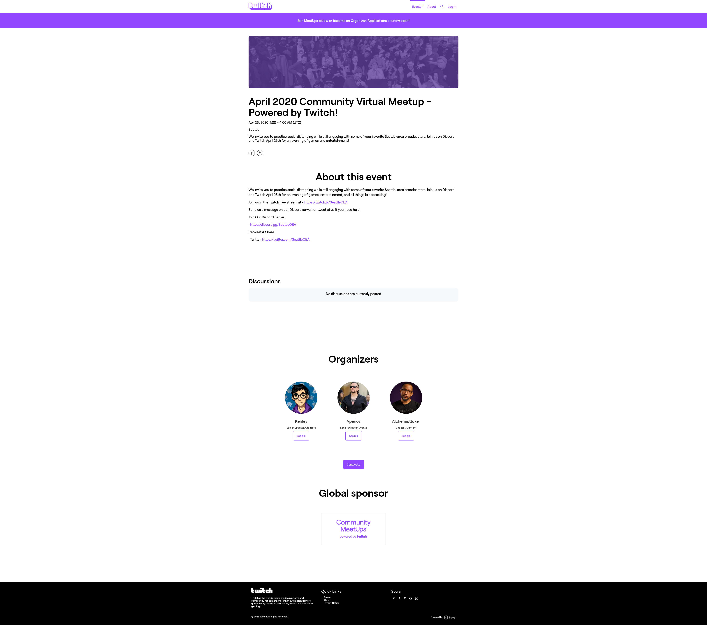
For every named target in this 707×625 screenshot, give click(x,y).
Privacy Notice (331, 602)
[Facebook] (399, 598)
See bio (301, 435)
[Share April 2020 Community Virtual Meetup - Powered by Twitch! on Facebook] (252, 153)
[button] (353, 464)
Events (416, 6)
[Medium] (416, 598)
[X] (393, 598)
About (432, 6)
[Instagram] (405, 598)
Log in (452, 6)
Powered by (437, 617)
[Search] (442, 6)
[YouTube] (410, 598)
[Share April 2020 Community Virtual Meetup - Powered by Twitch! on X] (260, 153)
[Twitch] (353, 529)
